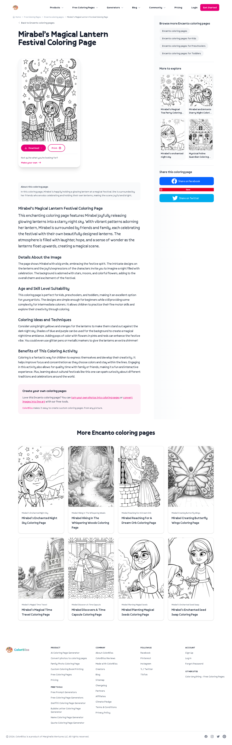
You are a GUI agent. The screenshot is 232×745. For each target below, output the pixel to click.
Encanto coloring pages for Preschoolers (184, 45)
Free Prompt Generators (64, 692)
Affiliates (101, 696)
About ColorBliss (104, 652)
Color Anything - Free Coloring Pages (205, 676)
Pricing (178, 7)
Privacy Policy (103, 712)
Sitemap (100, 679)
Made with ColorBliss (107, 663)
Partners (100, 690)
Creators (100, 669)
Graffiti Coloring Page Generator (68, 703)
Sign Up (189, 652)
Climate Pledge (104, 701)
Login (194, 7)
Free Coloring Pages (83, 7)
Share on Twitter (189, 198)
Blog (134, 7)
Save (188, 189)
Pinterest (145, 658)
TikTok (143, 674)
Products (55, 7)
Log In (188, 658)
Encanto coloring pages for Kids (179, 38)
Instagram (145, 663)
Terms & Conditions (106, 707)
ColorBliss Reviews (105, 658)
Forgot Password (194, 663)
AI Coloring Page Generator (65, 652)
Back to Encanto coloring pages (38, 22)
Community (155, 7)
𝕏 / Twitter (146, 669)
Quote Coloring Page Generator (67, 722)
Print (54, 148)
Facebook (145, 652)
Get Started (210, 7)
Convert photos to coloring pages (69, 658)
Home (18, 17)
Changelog (101, 685)
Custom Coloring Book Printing (67, 669)
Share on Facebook (189, 181)
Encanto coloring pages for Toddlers (181, 53)
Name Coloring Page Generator (67, 717)
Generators (113, 7)
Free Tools (57, 687)
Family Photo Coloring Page (65, 663)
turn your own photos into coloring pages (95, 397)
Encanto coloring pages (54, 17)
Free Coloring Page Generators (67, 697)
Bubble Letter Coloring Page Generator (66, 710)
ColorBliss (27, 407)
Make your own (29, 162)
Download (34, 148)
